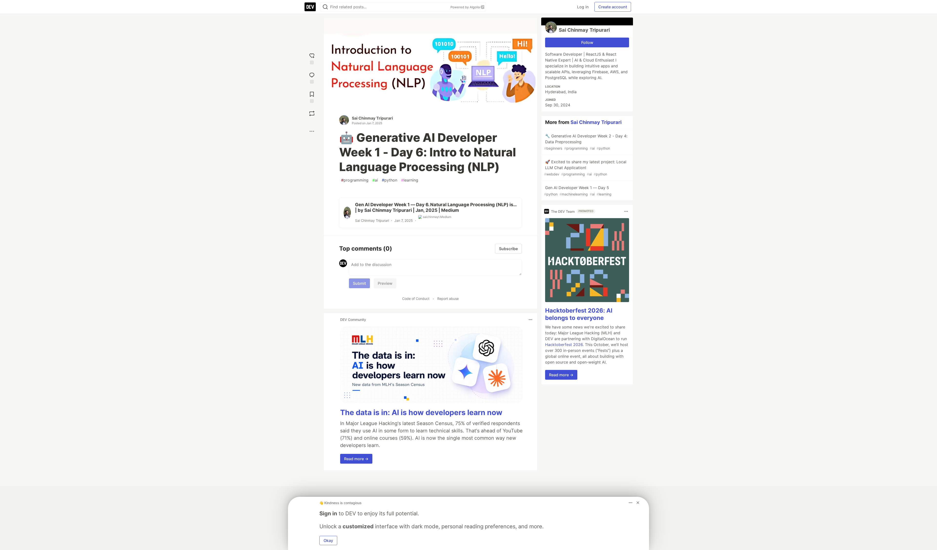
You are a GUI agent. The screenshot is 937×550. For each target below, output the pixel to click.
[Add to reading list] (312, 96)
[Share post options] (312, 131)
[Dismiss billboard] (637, 503)
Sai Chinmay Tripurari (372, 118)
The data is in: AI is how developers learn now (421, 412)
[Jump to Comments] (312, 77)
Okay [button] (328, 540)
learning (409, 180)
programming (354, 180)
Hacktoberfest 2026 (564, 344)
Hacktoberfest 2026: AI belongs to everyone (578, 314)
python (389, 180)
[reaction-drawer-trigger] (312, 58)
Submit (359, 283)
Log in (583, 6)
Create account (612, 6)
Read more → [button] (356, 458)
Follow (587, 42)
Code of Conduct (415, 298)
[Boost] (312, 113)
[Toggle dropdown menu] (530, 320)
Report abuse (448, 298)
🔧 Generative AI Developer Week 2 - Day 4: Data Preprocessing (585, 141)
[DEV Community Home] (310, 7)
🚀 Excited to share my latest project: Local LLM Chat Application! (585, 167)
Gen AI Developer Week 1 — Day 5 (577, 190)
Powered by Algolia (465, 7)
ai (375, 180)
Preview (385, 283)
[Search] (325, 6)
